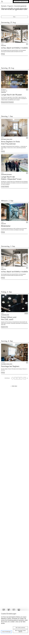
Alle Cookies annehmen (20, 627)
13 (24, 378)
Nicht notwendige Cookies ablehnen (20, 631)
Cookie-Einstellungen (6, 631)
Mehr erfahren (14, 40)
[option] (12, 378)
